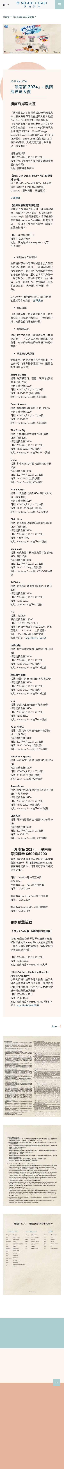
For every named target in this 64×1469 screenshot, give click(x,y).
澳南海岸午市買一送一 (21, 1339)
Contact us (32, 1431)
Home (6, 16)
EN (5, 4)
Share (55, 1026)
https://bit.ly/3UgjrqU (35, 638)
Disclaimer (32, 1465)
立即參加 (16, 198)
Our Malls (32, 1414)
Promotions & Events (23, 16)
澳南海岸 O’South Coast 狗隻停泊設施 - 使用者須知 (31, 1372)
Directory (32, 1426)
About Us (32, 1408)
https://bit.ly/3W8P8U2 (28, 1005)
